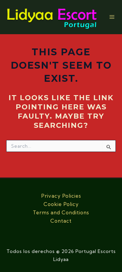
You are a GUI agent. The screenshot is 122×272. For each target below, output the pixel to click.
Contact (61, 221)
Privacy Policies (61, 196)
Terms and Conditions (61, 212)
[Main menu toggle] (112, 17)
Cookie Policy (61, 204)
